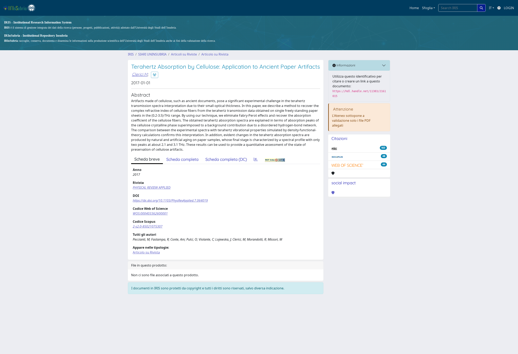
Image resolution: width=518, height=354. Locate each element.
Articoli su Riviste (184, 54)
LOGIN (509, 8)
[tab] (255, 159)
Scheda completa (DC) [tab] (226, 159)
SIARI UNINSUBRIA (152, 54)
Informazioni (345, 65)
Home (414, 8)
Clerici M (140, 74)
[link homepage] (20, 8)
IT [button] (490, 8)
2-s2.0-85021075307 (147, 226)
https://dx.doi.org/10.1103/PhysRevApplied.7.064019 (170, 200)
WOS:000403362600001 (150, 213)
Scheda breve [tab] (147, 159)
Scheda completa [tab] (182, 159)
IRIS (131, 54)
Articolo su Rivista (214, 54)
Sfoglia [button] (427, 8)
